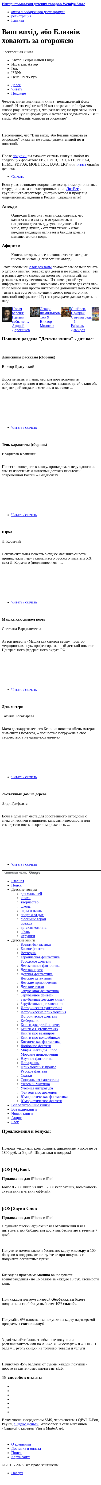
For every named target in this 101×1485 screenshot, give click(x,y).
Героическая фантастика (40, 957)
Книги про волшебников (41, 1037)
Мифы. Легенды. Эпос (39, 1050)
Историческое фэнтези (39, 1016)
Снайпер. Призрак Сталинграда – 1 (81, 315)
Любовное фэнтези (36, 1046)
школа (26, 906)
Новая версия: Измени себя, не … (20, 315)
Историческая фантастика (41, 1008)
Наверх (17, 1473)
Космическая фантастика (41, 1042)
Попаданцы (30, 1063)
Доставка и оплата (26, 1448)
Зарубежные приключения (42, 1004)
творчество (30, 902)
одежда (26, 923)
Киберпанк (30, 1020)
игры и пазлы (32, 911)
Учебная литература (37, 1088)
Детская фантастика (37, 974)
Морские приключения (39, 1054)
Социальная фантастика (40, 1080)
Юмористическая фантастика (44, 1097)
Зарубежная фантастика (40, 991)
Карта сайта (20, 1457)
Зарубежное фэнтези (37, 995)
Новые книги (22, 1114)
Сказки (26, 1075)
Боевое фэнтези (33, 949)
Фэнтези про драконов (39, 1092)
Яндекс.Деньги (26, 1424)
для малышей (31, 894)
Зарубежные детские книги (43, 999)
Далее (16, 85)
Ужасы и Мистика (35, 1084)
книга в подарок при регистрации (38, 12)
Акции (16, 1118)
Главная (17, 881)
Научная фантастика (37, 1059)
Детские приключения (39, 982)
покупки (20, 156)
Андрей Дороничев (21, 328)
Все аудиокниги (24, 1109)
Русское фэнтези (34, 1071)
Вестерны (28, 953)
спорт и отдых (32, 915)
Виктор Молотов (47, 323)
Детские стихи (32, 987)
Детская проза (32, 970)
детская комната (34, 927)
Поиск (16, 885)
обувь (25, 932)
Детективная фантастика (40, 966)
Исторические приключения (43, 1012)
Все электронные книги (30, 1105)
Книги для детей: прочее (40, 1025)
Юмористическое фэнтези (41, 1101)
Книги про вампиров (38, 1033)
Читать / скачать (24, 427)
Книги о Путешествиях (39, 1029)
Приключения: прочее (38, 1067)
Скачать (17, 177)
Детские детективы (36, 978)
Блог (15, 1122)
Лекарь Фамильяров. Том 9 (50, 313)
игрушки (28, 936)
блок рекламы (40, 267)
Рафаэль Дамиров (78, 328)
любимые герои (33, 919)
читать (81, 164)
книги (26, 898)
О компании (21, 1444)
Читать (16, 89)
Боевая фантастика (36, 944)
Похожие (18, 93)
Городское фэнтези (36, 961)
